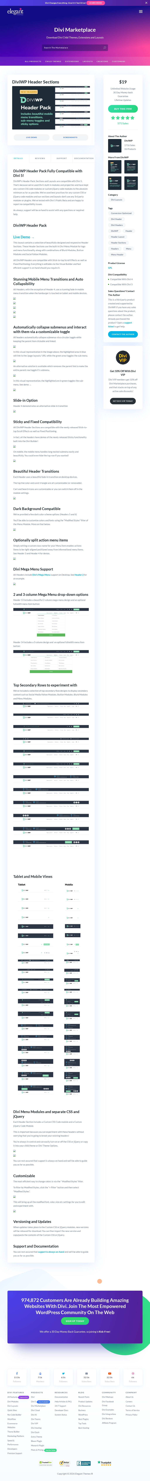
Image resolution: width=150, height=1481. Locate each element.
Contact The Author (123, 334)
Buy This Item (123, 108)
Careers (129, 1401)
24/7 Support (60, 1406)
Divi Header (116, 219)
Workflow (11, 1419)
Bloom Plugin (36, 1441)
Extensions (72, 61)
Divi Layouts (116, 199)
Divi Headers (117, 225)
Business (82, 1410)
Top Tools (82, 1423)
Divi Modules (12, 1401)
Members (40, 1379)
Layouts (88, 61)
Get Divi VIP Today (123, 401)
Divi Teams (35, 1419)
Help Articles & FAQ (63, 1401)
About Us (129, 1397)
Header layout (117, 237)
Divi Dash (35, 1432)
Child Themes (53, 61)
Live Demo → (23, 237)
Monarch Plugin (37, 1445)
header (129, 231)
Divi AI (34, 1415)
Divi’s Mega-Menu (41, 574)
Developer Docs (61, 1410)
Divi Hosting (36, 1428)
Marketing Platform (15, 1436)
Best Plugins (83, 1419)
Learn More (95, 3)
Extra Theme (36, 1437)
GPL (110, 267)
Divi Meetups (107, 1397)
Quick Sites (12, 1410)
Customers (118, 61)
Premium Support (14, 1453)
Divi (32, 1397)
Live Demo (31, 137)
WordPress (83, 1415)
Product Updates (85, 1401)
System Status (61, 1415)
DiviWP (128, 140)
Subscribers (86, 1379)
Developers (12, 1449)
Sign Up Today (75, 1321)
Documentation (61, 1397)
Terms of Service (133, 1410)
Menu (128, 248)
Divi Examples (108, 1410)
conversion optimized (121, 213)
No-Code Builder (14, 1415)
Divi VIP (34, 1423)
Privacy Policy (131, 1415)
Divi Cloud (35, 1410)
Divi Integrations (109, 1414)
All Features (12, 1397)
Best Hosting (83, 1428)
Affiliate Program (109, 1423)
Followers (17, 1379)
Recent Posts (83, 1397)
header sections (118, 242)
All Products (33, 61)
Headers (115, 248)
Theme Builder (13, 1432)
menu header (117, 254)
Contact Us (130, 1406)
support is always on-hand (51, 1251)
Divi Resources (84, 1406)
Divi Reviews (107, 1418)
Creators (102, 61)
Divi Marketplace (38, 1406)
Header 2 (79, 574)
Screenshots (70, 137)
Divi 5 (33, 1401)
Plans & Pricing (37, 1450)
